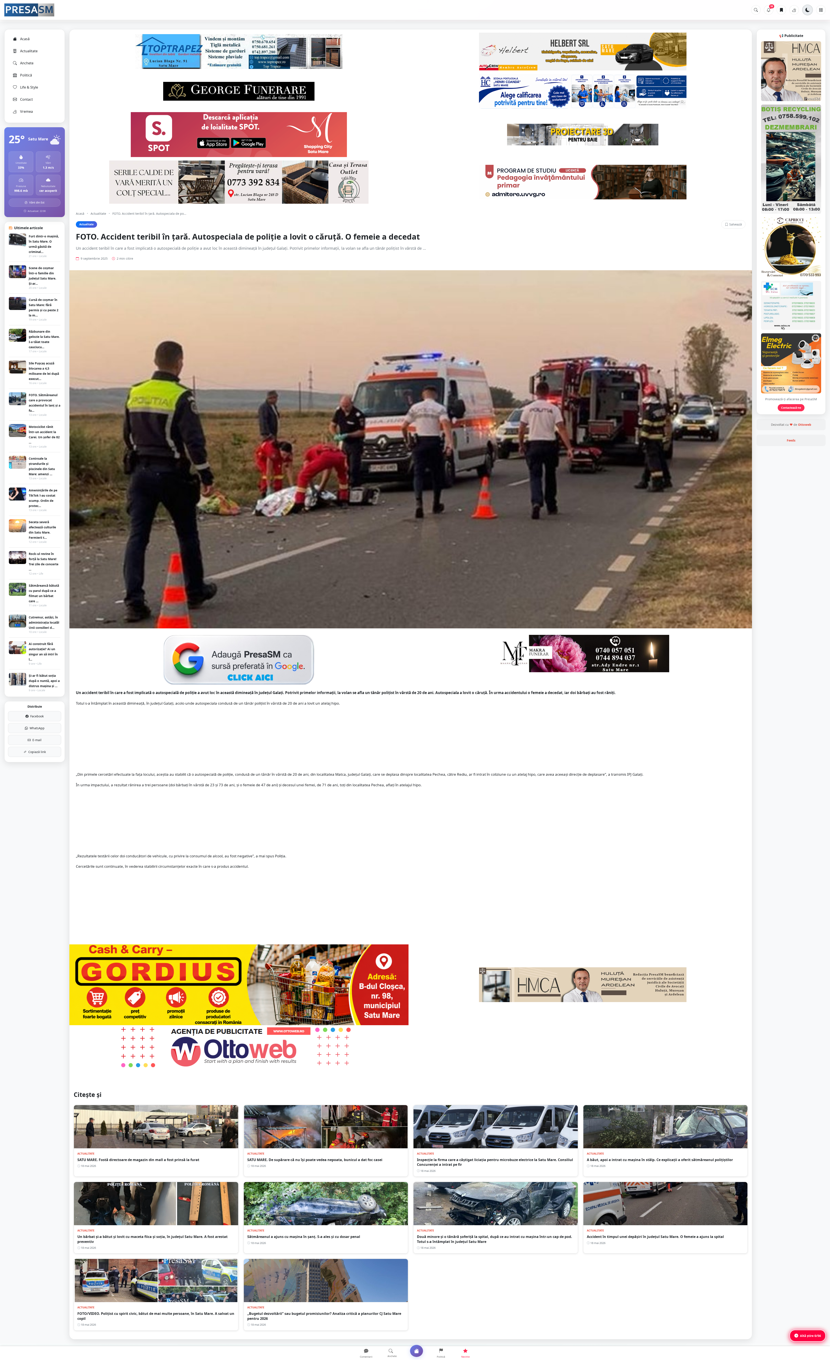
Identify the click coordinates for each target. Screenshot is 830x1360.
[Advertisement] (410, 741)
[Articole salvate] (781, 10)
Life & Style (29, 87)
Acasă (25, 39)
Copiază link (37, 752)
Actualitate (29, 51)
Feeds (791, 440)
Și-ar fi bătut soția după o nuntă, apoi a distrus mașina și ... (44, 681)
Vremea (26, 111)
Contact (26, 99)
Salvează (735, 224)
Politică (26, 75)
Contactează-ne (791, 408)
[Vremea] (794, 10)
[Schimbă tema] (807, 10)
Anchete (27, 63)
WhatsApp (37, 728)
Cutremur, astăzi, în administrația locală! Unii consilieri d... (44, 622)
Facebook (37, 716)
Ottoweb (804, 425)
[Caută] (756, 10)
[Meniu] (821, 10)
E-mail (37, 740)
